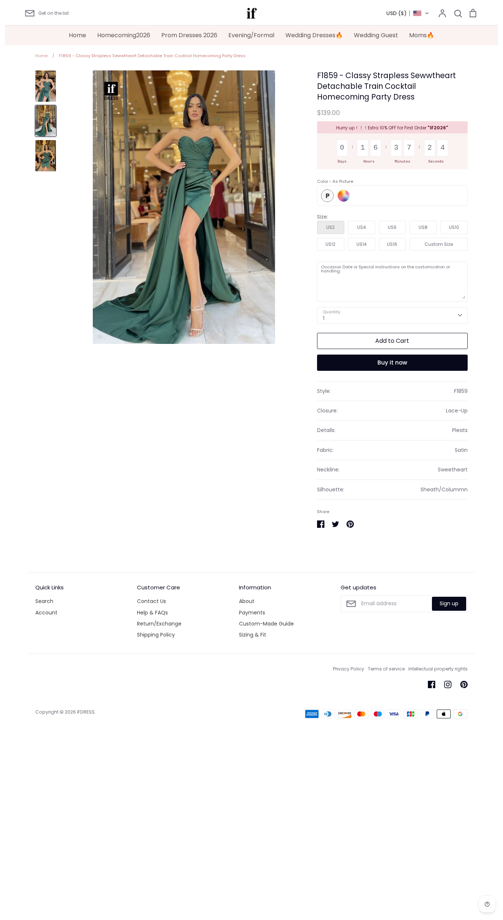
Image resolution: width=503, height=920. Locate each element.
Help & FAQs (152, 612)
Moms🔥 (421, 35)
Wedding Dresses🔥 (314, 35)
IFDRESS (86, 712)
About (246, 601)
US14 (361, 244)
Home (77, 35)
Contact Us (151, 601)
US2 (330, 227)
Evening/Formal (251, 35)
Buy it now (392, 362)
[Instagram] (448, 684)
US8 (423, 227)
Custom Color (343, 195)
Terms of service (386, 669)
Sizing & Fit (252, 634)
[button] (407, 13)
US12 (330, 244)
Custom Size (439, 244)
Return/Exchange (159, 623)
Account (46, 612)
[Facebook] (431, 684)
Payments (252, 612)
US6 (392, 227)
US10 (454, 227)
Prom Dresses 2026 (189, 35)
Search (44, 601)
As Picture (327, 195)
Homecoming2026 (123, 35)
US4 (361, 227)
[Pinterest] (464, 684)
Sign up (449, 603)
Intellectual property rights (438, 669)
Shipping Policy (156, 634)
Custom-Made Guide (266, 623)
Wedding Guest (376, 35)
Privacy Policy (348, 669)
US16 (392, 244)
